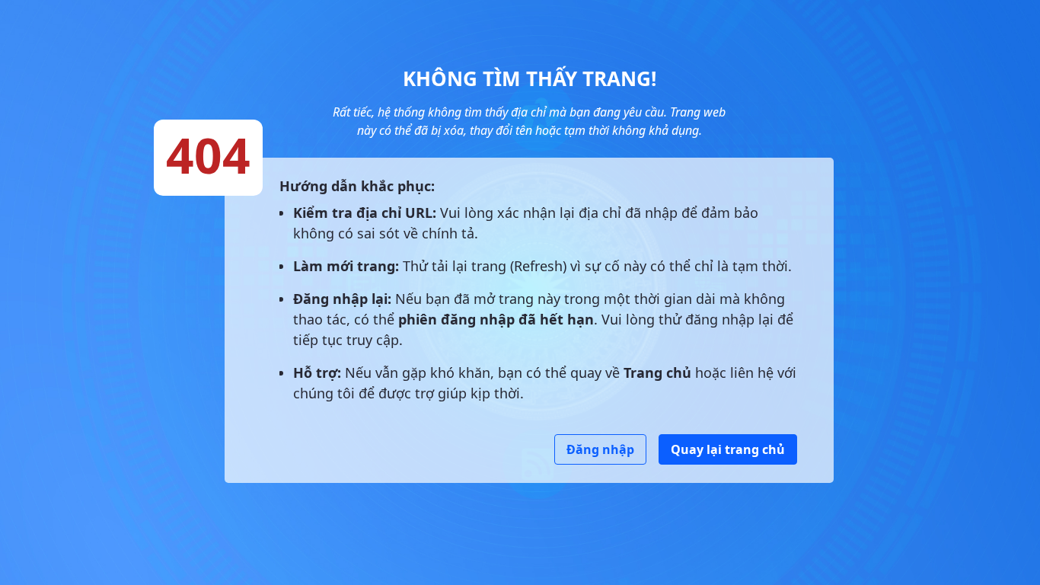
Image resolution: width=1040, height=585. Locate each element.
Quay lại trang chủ (728, 449)
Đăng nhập (600, 449)
